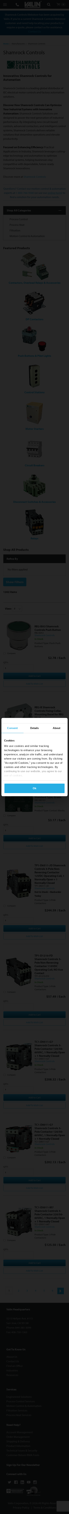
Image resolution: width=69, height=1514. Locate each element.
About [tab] (57, 728)
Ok (34, 788)
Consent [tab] (12, 728)
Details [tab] (34, 728)
